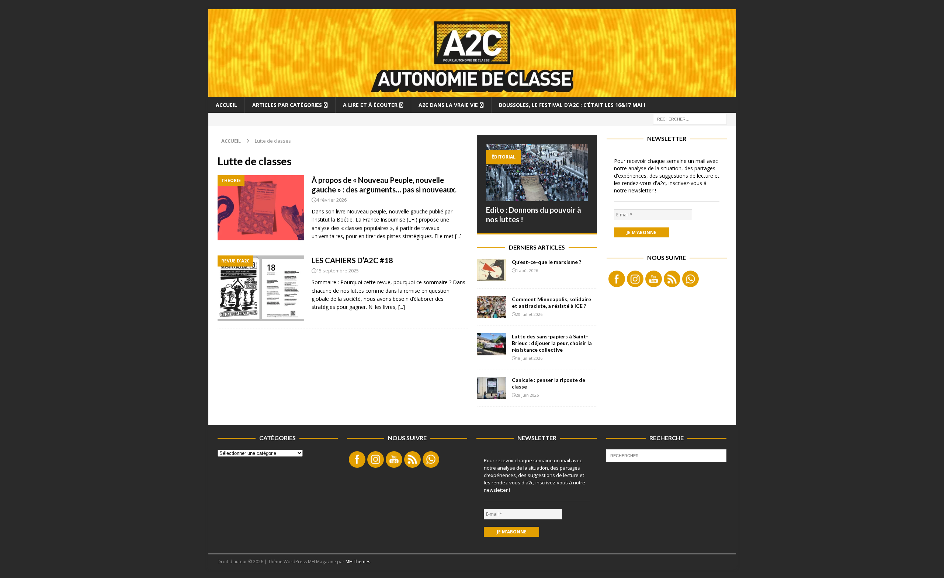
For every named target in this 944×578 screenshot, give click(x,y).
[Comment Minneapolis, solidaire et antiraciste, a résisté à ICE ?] (491, 307)
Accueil (226, 104)
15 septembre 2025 (337, 270)
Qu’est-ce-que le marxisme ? (546, 262)
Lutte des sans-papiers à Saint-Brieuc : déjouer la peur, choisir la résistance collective (552, 343)
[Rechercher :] (690, 118)
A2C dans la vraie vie (448, 104)
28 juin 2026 (527, 395)
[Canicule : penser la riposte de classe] (491, 388)
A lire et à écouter (370, 104)
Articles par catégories (287, 104)
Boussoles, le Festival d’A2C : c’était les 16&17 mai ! (572, 104)
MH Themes (358, 561)
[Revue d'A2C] (261, 288)
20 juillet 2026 (529, 314)
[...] (458, 236)
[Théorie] (261, 207)
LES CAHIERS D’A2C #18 (352, 260)
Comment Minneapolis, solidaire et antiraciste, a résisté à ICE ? (551, 302)
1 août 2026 (527, 270)
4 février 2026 (331, 199)
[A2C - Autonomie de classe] (472, 92)
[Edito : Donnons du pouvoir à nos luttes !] (537, 172)
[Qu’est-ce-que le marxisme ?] (491, 270)
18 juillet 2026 (529, 358)
